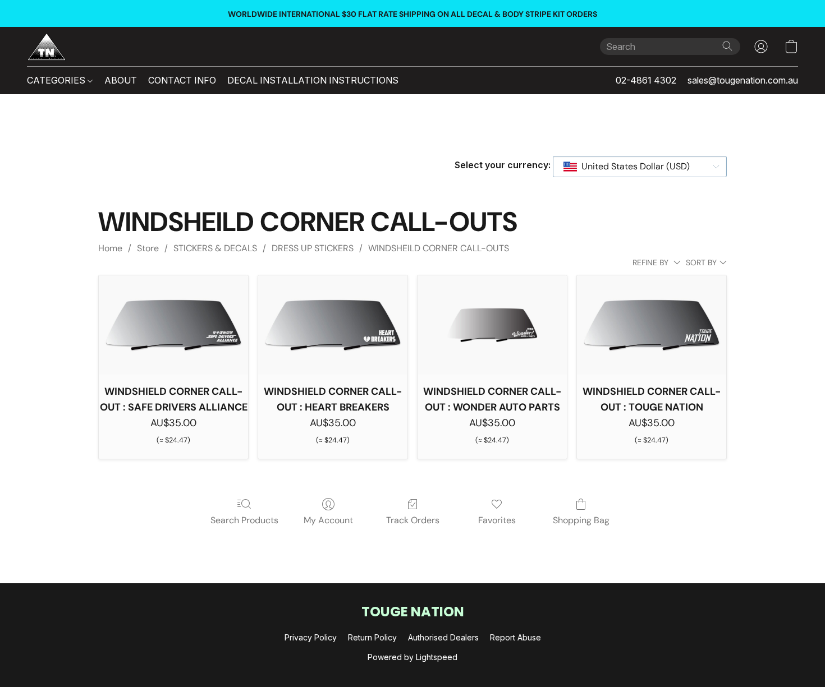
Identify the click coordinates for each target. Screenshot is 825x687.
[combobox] (640, 166)
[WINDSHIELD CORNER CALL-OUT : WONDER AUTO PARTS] (492, 325)
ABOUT (120, 80)
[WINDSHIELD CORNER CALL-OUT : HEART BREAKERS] (332, 325)
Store (148, 248)
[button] (46, 47)
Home (110, 248)
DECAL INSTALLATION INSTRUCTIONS (312, 80)
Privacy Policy (311, 637)
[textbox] (632, 167)
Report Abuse (515, 637)
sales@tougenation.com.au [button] (743, 80)
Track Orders (412, 520)
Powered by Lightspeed (412, 657)
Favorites (497, 520)
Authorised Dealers (443, 637)
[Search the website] (727, 46)
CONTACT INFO (182, 80)
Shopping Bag (581, 520)
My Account (328, 520)
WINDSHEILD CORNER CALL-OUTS (438, 248)
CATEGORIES (57, 80)
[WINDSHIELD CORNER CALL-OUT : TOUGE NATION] (651, 325)
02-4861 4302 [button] (646, 80)
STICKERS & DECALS (215, 248)
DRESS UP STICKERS (313, 248)
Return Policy (372, 637)
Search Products (244, 520)
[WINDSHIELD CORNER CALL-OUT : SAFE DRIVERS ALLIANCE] (173, 325)
